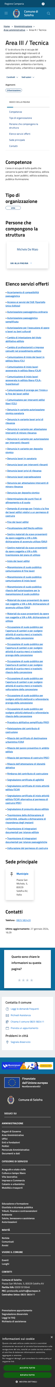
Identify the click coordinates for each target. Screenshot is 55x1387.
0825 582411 (28, 1294)
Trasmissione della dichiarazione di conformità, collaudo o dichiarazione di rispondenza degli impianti (26, 818)
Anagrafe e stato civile (14, 1169)
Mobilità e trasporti (12, 1188)
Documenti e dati (11, 1153)
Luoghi (5, 1264)
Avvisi (5, 1245)
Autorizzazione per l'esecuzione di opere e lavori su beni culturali (27, 329)
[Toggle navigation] (6, 13)
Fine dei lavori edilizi (18, 522)
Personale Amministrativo (15, 1150)
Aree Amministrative (13, 1135)
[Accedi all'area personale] (43, 3)
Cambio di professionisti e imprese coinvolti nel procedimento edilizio (25, 349)
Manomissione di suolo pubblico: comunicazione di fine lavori (24, 569)
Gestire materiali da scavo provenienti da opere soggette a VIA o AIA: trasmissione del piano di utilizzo (26, 551)
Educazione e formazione (15, 1203)
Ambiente (7, 1214)
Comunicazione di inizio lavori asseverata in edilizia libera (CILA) (23, 368)
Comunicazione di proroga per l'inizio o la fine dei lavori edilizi (27, 392)
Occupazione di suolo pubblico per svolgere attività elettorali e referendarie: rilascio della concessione (27, 712)
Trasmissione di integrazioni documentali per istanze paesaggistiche (26, 840)
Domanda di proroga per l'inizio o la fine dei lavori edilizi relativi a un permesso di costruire (27, 512)
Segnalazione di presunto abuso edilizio (28, 809)
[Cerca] (48, 13)
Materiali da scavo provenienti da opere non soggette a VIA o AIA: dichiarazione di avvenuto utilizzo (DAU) (27, 603)
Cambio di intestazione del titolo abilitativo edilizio (23, 339)
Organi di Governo (11, 1131)
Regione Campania (14, 3)
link (12, 1361)
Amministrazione (23, 26)
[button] (27, 1381)
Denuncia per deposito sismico (23, 492)
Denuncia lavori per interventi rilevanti (27, 464)
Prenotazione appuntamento (17, 1310)
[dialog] (27, 1360)
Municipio (22, 874)
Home (7, 26)
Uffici (4, 1139)
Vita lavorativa (9, 1177)
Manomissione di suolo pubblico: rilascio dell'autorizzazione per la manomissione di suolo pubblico (24, 590)
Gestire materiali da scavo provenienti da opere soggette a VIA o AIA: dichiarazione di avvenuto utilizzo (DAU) (26, 537)
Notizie (5, 1238)
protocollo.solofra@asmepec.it (23, 1291)
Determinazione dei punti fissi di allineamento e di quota (24, 500)
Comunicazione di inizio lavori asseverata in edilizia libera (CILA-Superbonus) (23, 380)
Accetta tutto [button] (27, 1368)
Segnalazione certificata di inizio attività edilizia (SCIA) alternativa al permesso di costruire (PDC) (27, 799)
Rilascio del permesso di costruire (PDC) (28, 758)
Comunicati (8, 1241)
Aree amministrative (14, 30)
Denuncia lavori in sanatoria (22, 458)
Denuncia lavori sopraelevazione (24, 477)
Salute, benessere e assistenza (18, 1218)
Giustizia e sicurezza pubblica (17, 1207)
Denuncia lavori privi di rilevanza (24, 470)
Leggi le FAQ (8, 1318)
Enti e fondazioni (11, 1142)
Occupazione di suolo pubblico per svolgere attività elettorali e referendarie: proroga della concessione (27, 699)
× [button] (51, 1337)
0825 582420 (23, 920)
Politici (5, 1146)
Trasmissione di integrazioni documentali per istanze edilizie (22, 830)
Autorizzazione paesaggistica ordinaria (27, 312)
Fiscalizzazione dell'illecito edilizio (24, 528)
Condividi (11, 77)
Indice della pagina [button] (19, 102)
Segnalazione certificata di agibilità (25, 780)
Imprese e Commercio (13, 1180)
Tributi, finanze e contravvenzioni (19, 1211)
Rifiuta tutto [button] (27, 1375)
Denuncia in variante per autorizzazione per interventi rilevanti (27, 440)
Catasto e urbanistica (13, 1184)
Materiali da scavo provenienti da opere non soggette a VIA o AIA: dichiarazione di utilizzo (27, 617)
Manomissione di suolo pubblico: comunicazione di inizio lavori (24, 578)
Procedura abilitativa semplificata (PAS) (28, 722)
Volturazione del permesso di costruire (27, 848)
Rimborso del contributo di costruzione (27, 773)
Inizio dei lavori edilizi (18, 561)
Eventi (5, 1260)
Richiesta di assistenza (14, 1321)
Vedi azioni (27, 77)
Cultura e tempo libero (14, 1173)
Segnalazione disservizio (15, 1314)
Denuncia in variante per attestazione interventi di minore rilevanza (26, 431)
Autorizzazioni (9, 1222)
